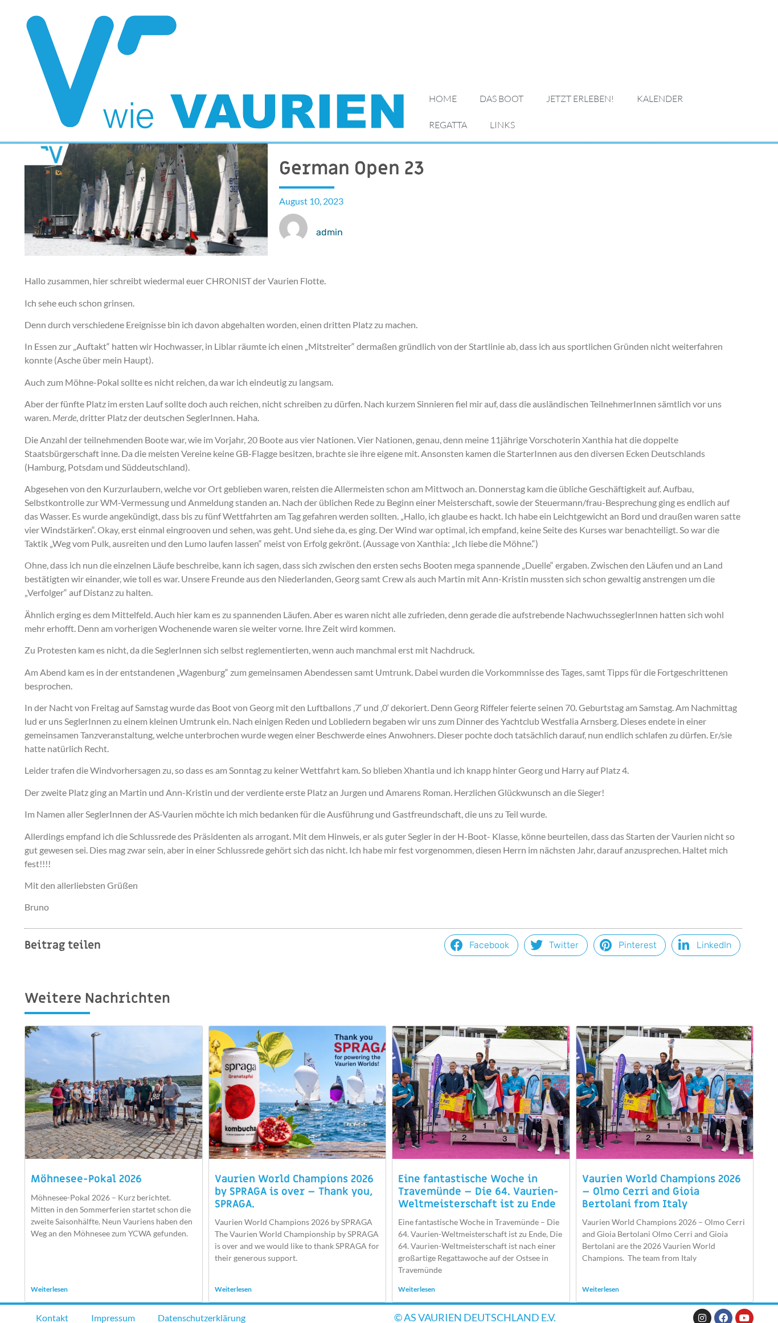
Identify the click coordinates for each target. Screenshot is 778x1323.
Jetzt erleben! (580, 98)
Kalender (660, 98)
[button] (481, 945)
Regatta (448, 124)
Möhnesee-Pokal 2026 (86, 1179)
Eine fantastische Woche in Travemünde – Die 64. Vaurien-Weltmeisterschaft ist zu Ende (478, 1191)
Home (443, 98)
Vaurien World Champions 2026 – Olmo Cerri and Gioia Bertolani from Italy (661, 1191)
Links (502, 124)
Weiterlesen (49, 1289)
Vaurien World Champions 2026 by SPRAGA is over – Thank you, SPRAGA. (294, 1191)
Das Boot (501, 98)
